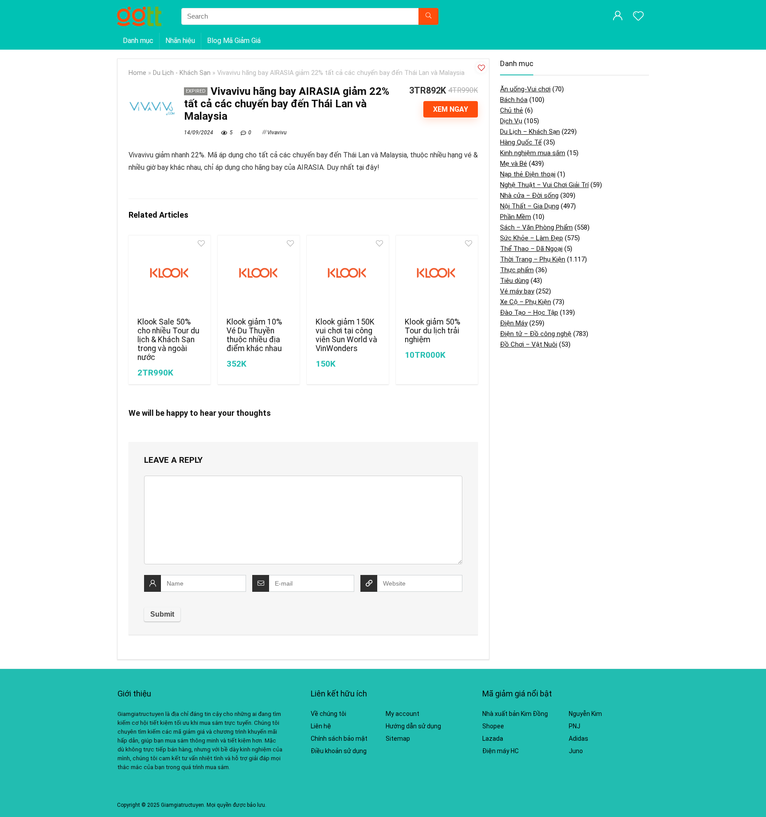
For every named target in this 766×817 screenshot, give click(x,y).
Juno (576, 750)
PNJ (574, 726)
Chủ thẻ (511, 110)
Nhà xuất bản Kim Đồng (515, 713)
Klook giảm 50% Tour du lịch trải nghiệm (432, 330)
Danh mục (138, 40)
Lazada (492, 738)
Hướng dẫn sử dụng (413, 726)
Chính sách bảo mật (339, 738)
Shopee (493, 726)
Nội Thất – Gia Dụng (529, 206)
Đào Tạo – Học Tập (529, 313)
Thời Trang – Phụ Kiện (532, 259)
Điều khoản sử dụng (339, 750)
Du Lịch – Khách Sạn (530, 132)
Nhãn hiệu (180, 40)
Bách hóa (514, 100)
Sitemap (398, 738)
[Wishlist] (638, 17)
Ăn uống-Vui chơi (525, 89)
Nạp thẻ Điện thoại (527, 174)
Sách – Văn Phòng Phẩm (536, 227)
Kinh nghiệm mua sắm (532, 153)
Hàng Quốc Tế (521, 142)
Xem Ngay (450, 109)
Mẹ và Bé (513, 164)
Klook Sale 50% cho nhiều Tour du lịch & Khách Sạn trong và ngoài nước (168, 339)
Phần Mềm (515, 217)
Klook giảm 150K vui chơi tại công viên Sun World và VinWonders (346, 335)
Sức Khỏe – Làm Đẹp (531, 238)
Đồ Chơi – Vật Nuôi (528, 344)
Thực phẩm (517, 270)
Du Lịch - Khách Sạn (182, 73)
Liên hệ (321, 726)
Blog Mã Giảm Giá (234, 40)
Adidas (578, 738)
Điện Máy (514, 323)
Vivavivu (276, 132)
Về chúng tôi (328, 713)
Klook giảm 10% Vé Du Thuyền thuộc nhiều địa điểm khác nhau (254, 335)
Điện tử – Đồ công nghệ (535, 334)
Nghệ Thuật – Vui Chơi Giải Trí (544, 185)
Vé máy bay (517, 291)
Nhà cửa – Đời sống (529, 195)
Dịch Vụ (511, 121)
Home (137, 73)
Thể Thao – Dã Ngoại (531, 249)
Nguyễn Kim (585, 713)
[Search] (428, 16)
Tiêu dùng (514, 281)
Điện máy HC (500, 750)
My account (402, 713)
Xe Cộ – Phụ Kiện (525, 302)
